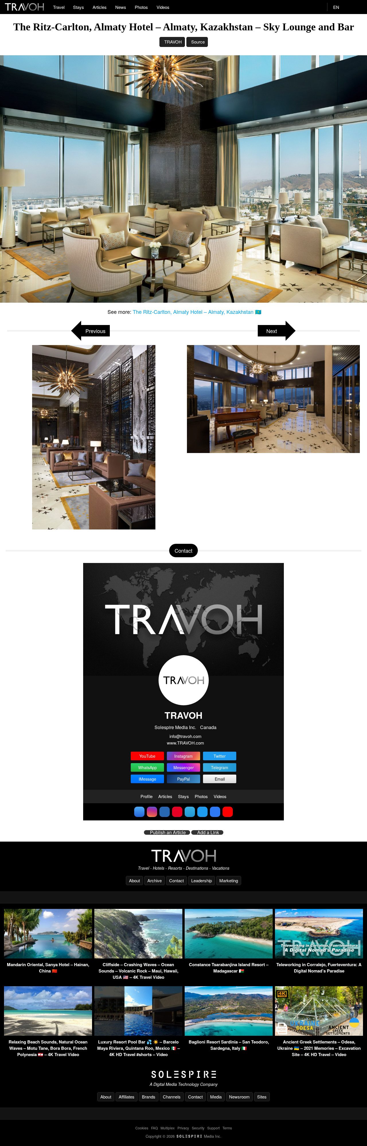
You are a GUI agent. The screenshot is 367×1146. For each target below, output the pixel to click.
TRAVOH (173, 42)
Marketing (228, 880)
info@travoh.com (185, 736)
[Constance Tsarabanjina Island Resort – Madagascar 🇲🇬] (229, 957)
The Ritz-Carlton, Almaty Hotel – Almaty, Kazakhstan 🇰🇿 (197, 311)
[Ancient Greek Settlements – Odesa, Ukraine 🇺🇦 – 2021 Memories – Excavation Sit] (319, 1034)
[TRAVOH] (183, 856)
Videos (163, 7)
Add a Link (208, 832)
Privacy (183, 1127)
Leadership (201, 880)
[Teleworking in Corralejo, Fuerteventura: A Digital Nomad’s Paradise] (319, 957)
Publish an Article (168, 832)
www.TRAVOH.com (185, 743)
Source (198, 42)
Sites (262, 1097)
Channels (172, 1097)
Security (198, 1127)
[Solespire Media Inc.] (183, 1074)
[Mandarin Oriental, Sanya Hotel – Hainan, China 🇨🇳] (48, 957)
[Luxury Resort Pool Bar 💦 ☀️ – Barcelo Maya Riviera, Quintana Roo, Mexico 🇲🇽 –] (138, 1034)
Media (216, 1097)
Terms (227, 1127)
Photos (141, 7)
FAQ (154, 1127)
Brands (148, 1097)
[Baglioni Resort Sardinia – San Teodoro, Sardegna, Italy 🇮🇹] (229, 1034)
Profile (146, 796)
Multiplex (168, 1127)
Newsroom (239, 1097)
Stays (78, 7)
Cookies (141, 1127)
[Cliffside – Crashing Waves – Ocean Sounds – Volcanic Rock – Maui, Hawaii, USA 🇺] (138, 957)
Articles (100, 7)
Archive (154, 880)
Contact (176, 880)
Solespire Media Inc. (175, 727)
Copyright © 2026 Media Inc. (183, 1136)
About (134, 880)
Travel (59, 7)
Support (213, 1127)
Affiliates (126, 1097)
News (120, 7)
